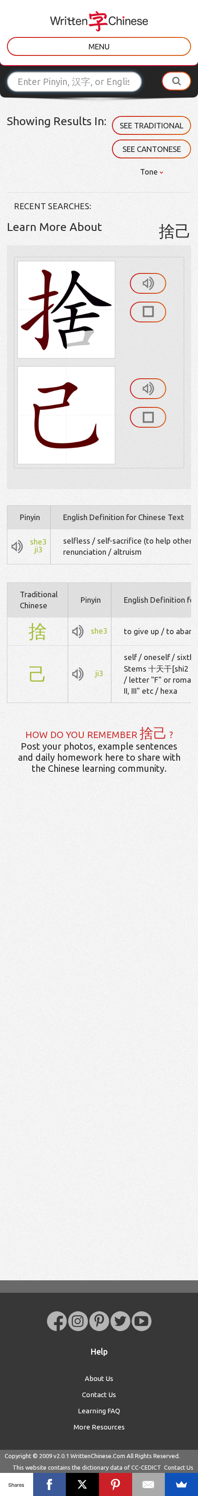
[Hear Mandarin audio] (148, 283)
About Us (99, 1378)
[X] (82, 1484)
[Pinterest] (115, 1484)
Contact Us (99, 1395)
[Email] (148, 1484)
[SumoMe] (181, 1484)
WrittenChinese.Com (97, 1456)
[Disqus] (99, 926)
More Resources (99, 1427)
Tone (150, 171)
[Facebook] (49, 1484)
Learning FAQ (99, 1411)
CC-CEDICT (146, 1467)
